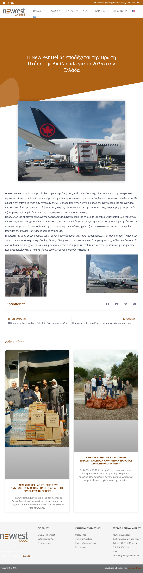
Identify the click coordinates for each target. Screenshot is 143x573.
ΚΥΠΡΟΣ (70, 10)
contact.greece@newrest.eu (110, 2)
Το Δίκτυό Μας (45, 543)
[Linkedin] (12, 3)
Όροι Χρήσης (81, 534)
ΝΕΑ (85, 10)
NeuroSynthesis (134, 568)
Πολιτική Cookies (83, 538)
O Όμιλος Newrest (46, 534)
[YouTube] (4, 3)
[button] (107, 304)
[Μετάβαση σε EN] (133, 11)
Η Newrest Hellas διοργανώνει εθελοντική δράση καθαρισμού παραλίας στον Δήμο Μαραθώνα (105, 460)
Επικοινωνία (81, 547)
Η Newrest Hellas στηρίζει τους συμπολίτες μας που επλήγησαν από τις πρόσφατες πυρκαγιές (37, 488)
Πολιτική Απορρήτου (85, 543)
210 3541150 (123, 547)
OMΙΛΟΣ (37, 10)
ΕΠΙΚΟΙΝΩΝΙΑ (120, 10)
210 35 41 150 (133, 2)
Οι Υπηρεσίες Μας (46, 538)
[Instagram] (8, 3)
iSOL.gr (26, 555)
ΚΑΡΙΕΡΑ (100, 10)
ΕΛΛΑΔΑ (54, 10)
